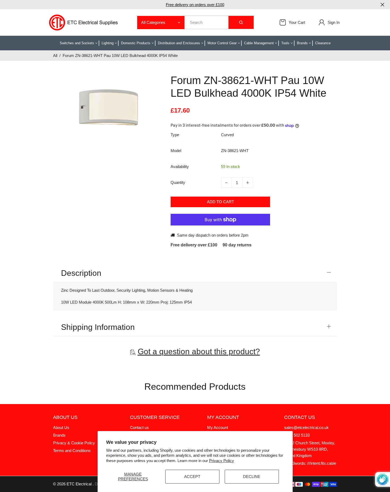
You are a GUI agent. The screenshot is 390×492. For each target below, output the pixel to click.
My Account (217, 427)
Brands (59, 435)
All (55, 55)
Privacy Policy (221, 460)
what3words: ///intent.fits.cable (310, 463)
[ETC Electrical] (83, 22)
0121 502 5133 (297, 435)
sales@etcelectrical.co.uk (306, 427)
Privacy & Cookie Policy (74, 443)
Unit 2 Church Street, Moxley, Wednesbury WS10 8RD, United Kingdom (309, 449)
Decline (251, 476)
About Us (61, 427)
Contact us (139, 427)
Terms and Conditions (72, 450)
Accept (192, 476)
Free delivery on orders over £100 (195, 4)
